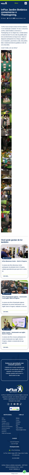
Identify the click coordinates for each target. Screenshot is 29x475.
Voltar (7, 98)
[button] (26, 3)
